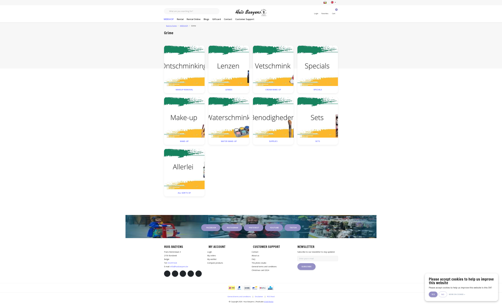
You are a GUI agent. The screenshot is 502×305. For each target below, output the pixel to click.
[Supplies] (273, 117)
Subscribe (306, 266)
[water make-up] (229, 117)
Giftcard (216, 19)
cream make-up (273, 89)
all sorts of (184, 193)
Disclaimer (259, 296)
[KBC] (270, 288)
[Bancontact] (255, 288)
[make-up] (184, 117)
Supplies (273, 141)
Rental (180, 19)
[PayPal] (239, 288)
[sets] (317, 117)
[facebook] (167, 274)
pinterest (254, 227)
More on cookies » (457, 294)
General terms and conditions (239, 296)
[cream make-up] (273, 65)
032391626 (172, 263)
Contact (228, 19)
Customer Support (244, 19)
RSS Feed (271, 296)
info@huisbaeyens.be (179, 266)
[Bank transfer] (247, 288)
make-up (184, 141)
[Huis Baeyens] (251, 12)
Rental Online (194, 19)
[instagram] (175, 274)
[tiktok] (198, 274)
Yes (433, 294)
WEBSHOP (169, 19)
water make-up (229, 141)
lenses (228, 89)
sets (317, 141)
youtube (274, 227)
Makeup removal (184, 89)
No (442, 294)
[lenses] (229, 65)
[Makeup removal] (184, 65)
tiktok (293, 227)
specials (317, 89)
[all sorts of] (184, 168)
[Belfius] (262, 288)
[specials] (317, 65)
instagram (232, 227)
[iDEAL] (231, 288)
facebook (211, 227)
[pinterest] (183, 274)
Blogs (206, 19)
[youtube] (191, 274)
